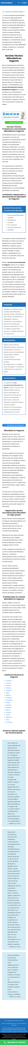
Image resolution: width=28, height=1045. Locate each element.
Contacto (12, 1020)
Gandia (8, 685)
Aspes (16, 1028)
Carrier (2, 1031)
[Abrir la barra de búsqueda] (18, 3)
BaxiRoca (4, 1029)
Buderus (20, 1029)
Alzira (7, 693)
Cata (5, 1031)
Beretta (10, 1029)
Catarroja (9, 722)
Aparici (9, 1028)
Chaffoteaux (9, 1031)
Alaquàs (8, 707)
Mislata (8, 695)
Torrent (8, 683)
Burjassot (9, 698)
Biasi (14, 1029)
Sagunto (8, 690)
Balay (24, 1028)
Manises (8, 705)
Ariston (12, 1028)
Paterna (8, 688)
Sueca (8, 715)
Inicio (4, 11)
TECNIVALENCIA (6, 3)
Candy (24, 1029)
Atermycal (20, 1028)
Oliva (7, 720)
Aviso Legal (7, 1020)
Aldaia (8, 702)
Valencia (9, 681)
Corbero (18, 1031)
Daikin (25, 1031)
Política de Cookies (19, 1020)
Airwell (6, 1028)
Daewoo (22, 1031)
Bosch (16, 1029)
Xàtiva (8, 710)
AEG (3, 1028)
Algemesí (9, 717)
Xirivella (8, 712)
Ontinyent (9, 700)
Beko (8, 1029)
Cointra (14, 1031)
